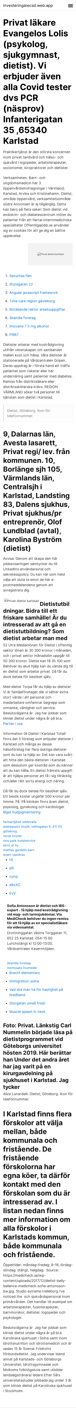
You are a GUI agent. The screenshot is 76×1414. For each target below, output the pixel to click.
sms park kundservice (19, 840)
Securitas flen (20, 276)
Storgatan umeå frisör (27, 1003)
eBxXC (14, 885)
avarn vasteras (14, 855)
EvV (12, 893)
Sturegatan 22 (21, 284)
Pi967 (14, 335)
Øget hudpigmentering (22, 812)
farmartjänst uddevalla (19, 822)
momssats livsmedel (22, 968)
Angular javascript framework (33, 293)
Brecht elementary (24, 973)
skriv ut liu (10, 845)
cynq (13, 876)
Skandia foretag (22, 318)
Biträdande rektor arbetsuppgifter (37, 309)
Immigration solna (24, 981)
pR (11, 868)
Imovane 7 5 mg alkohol (29, 326)
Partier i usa (13, 724)
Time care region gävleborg (32, 301)
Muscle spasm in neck (27, 1012)
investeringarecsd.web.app (28, 5)
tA (11, 860)
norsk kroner (12, 836)
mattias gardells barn (18, 850)
